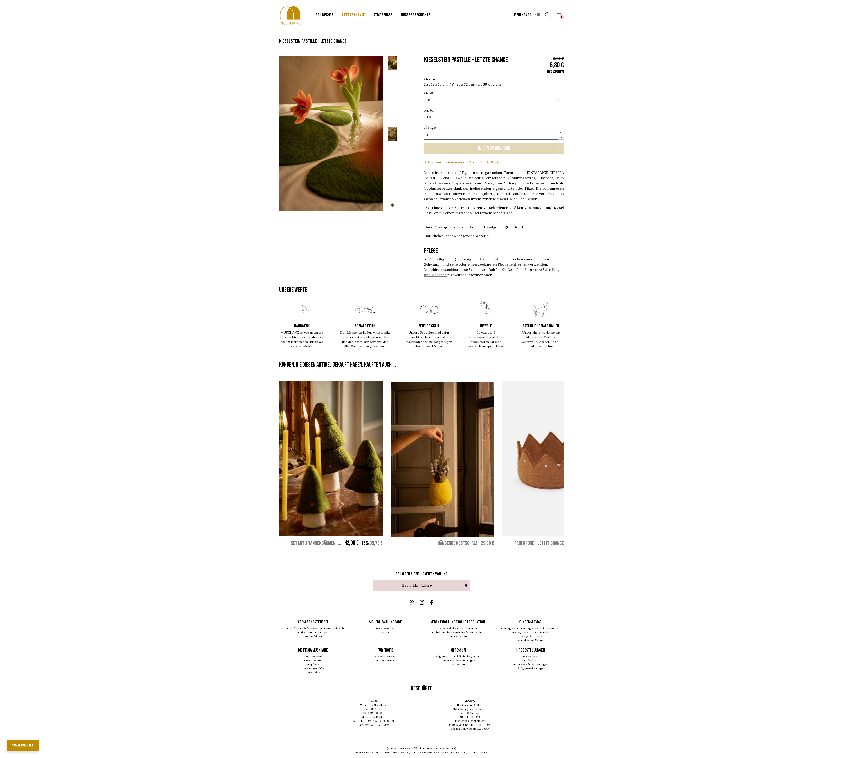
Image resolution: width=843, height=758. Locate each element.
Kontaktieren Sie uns (530, 640)
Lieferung (530, 660)
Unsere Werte (313, 660)
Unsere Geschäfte (313, 668)
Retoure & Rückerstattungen (530, 664)
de (538, 15)
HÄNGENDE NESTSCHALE (458, 543)
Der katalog (312, 672)
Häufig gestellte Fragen (530, 668)
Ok (465, 585)
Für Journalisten (385, 660)
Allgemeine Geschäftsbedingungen (458, 656)
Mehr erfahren (313, 636)
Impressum (458, 664)
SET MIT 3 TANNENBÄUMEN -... (316, 543)
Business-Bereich (385, 656)
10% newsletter (22, 745)
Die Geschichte (312, 656)
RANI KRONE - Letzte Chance (539, 543)
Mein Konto (530, 656)
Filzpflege (312, 664)
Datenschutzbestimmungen (457, 660)
